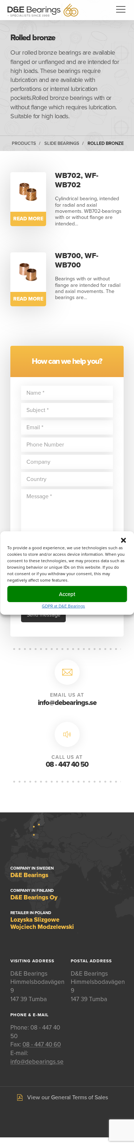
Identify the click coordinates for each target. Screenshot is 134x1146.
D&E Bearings (43, 10)
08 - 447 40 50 (67, 764)
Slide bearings (61, 143)
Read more (28, 219)
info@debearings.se (67, 702)
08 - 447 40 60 (42, 1044)
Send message (43, 615)
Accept (67, 594)
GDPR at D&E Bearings (63, 606)
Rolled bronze (106, 143)
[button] (123, 540)
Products (24, 143)
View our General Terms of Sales (67, 1097)
